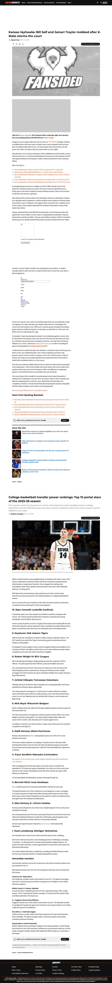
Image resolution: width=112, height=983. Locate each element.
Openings (39, 967)
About (24, 2)
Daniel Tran (15, 40)
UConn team (46, 824)
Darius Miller (22, 343)
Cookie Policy (76, 970)
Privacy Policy (40, 970)
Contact (55, 967)
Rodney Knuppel (17, 514)
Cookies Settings (58, 973)
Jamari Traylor (48, 138)
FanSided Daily (94, 967)
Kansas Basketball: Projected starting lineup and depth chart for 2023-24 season (42, 182)
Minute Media (12, 978)
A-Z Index (39, 973)
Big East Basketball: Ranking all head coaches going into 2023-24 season (39, 414)
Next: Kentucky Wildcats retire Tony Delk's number (29, 390)
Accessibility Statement (20, 973)
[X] (97, 2)
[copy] (23, 44)
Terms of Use (57, 970)
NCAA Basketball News (34, 2)
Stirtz (14, 787)
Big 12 (20, 481)
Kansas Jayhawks (25, 135)
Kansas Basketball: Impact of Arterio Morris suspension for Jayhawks (38, 170)
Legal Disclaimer (94, 970)
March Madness (49, 2)
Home (14, 481)
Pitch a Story (16, 970)
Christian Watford (35, 346)
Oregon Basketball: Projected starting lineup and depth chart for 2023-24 (39, 412)
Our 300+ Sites (76, 967)
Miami (32, 736)
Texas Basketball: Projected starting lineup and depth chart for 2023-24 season (41, 180)
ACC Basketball (61, 2)
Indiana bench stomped (43, 343)
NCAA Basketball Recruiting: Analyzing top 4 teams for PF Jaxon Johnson (40, 405)
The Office (52, 142)
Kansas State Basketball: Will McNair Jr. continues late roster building (38, 172)
